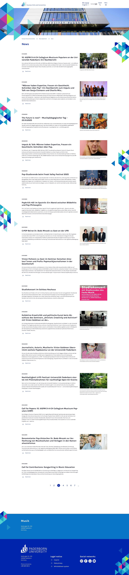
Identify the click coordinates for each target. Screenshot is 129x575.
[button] (86, 4)
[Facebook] (85, 561)
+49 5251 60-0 (25, 566)
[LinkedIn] (90, 561)
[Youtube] (94, 561)
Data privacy (58, 563)
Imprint (56, 560)
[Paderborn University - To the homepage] (23, 4)
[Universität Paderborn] (64, 548)
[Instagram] (81, 561)
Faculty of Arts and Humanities (36, 5)
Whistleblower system (61, 566)
